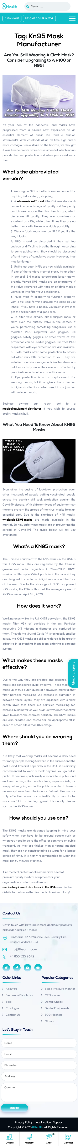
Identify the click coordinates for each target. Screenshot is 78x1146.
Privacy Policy (23, 1122)
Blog (8, 1002)
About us (11, 989)
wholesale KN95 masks (17, 519)
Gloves (49, 1021)
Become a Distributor (39, 18)
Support (58, 1122)
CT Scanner (52, 995)
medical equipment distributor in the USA (29, 887)
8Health (37, 1127)
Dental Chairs (54, 1002)
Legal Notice (43, 1122)
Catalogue (12, 18)
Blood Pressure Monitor (60, 989)
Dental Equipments (57, 1008)
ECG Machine (54, 1015)
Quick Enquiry (73, 673)
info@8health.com (23, 949)
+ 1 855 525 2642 (22, 956)
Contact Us (13, 1015)
